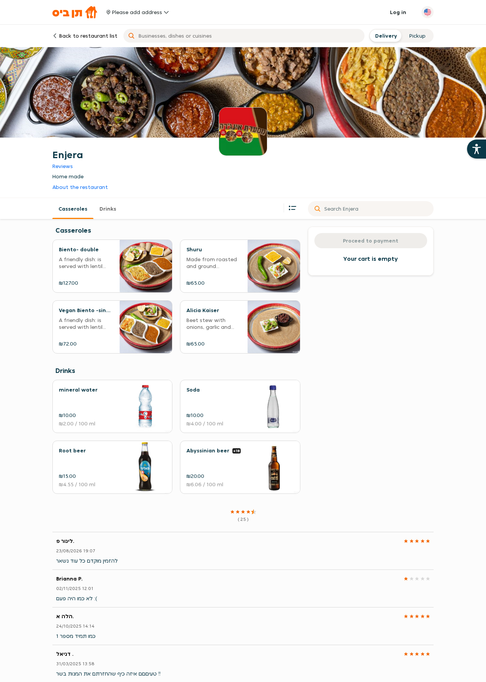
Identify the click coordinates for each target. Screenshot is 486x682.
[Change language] (427, 12)
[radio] (385, 36)
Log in (398, 12)
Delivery (385, 35)
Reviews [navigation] (62, 166)
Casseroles (72, 208)
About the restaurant (80, 187)
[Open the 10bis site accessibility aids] (476, 149)
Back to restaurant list (88, 35)
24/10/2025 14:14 (75, 626)
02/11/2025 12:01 (74, 588)
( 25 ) (243, 519)
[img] (243, 511)
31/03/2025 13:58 (75, 663)
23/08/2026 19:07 (75, 551)
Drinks (107, 208)
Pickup (417, 35)
